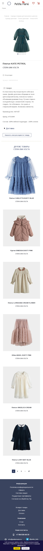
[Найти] (40, 8)
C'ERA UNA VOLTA (11, 68)
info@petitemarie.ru (15, 539)
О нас (21, 522)
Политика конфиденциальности (21, 487)
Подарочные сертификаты (21, 496)
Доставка (21, 510)
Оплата (21, 513)
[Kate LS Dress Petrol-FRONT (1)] (21, 40)
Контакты (21, 525)
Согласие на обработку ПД (21, 499)
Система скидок (21, 493)
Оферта (21, 490)
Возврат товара (21, 507)
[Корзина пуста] (39, 3)
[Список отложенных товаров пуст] (34, 3)
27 (29, 471)
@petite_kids (34, 539)
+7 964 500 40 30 (22, 535)
